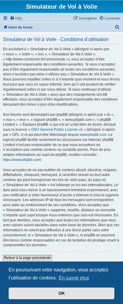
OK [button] (62, 293)
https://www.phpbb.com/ (22, 160)
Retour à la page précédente (27, 258)
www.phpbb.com (93, 135)
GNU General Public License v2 (57, 129)
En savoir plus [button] (74, 277)
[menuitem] (16, 18)
